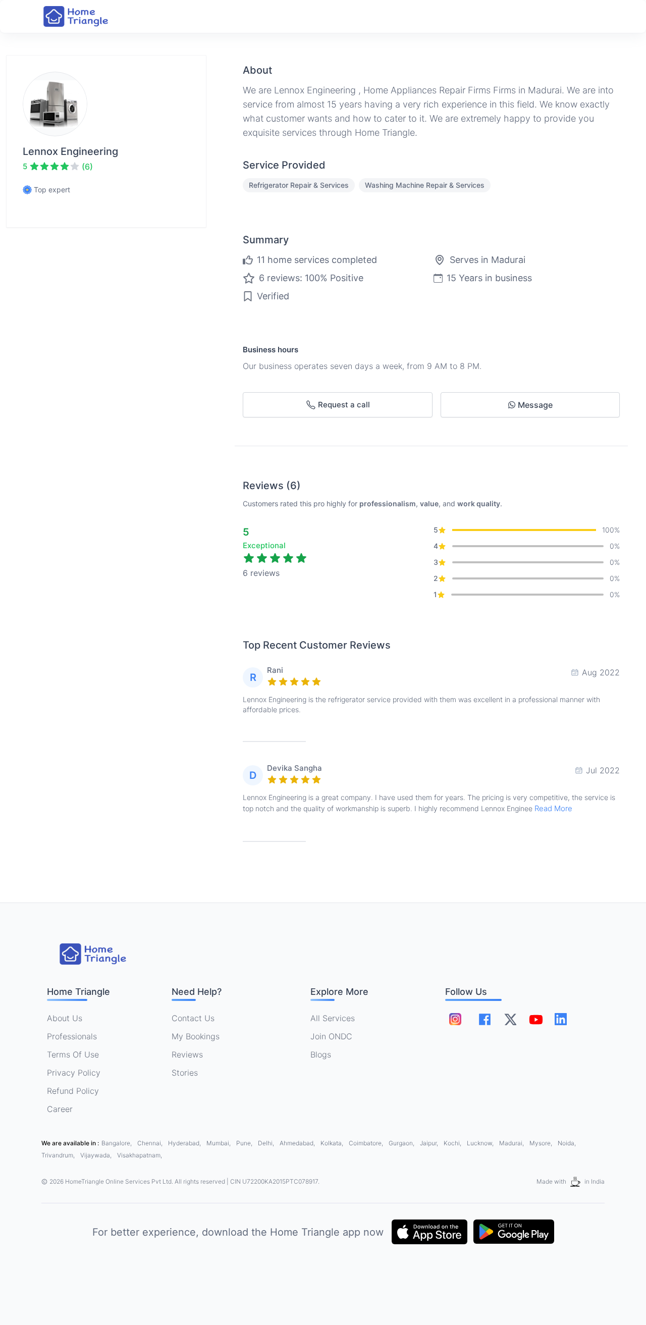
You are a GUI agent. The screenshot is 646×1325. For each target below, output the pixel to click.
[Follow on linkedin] (561, 1019)
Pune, (245, 1143)
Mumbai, (219, 1143)
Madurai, (512, 1143)
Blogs (320, 1054)
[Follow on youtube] (535, 1019)
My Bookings (196, 1036)
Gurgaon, (402, 1143)
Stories (185, 1073)
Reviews (187, 1054)
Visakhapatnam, (139, 1155)
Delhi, (267, 1143)
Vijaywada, (96, 1155)
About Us (64, 1018)
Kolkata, (332, 1143)
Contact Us (193, 1018)
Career (60, 1109)
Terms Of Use (73, 1054)
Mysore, (541, 1143)
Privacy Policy (73, 1073)
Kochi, (453, 1143)
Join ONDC (331, 1036)
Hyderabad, (185, 1143)
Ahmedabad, (298, 1143)
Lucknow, (481, 1143)
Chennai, (150, 1143)
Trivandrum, (58, 1155)
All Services (332, 1018)
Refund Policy (73, 1091)
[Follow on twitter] (510, 1019)
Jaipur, (430, 1143)
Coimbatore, (367, 1143)
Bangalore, (117, 1143)
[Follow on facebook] (484, 1019)
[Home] (85, 16)
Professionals (72, 1036)
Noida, (567, 1143)
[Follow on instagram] (455, 1019)
